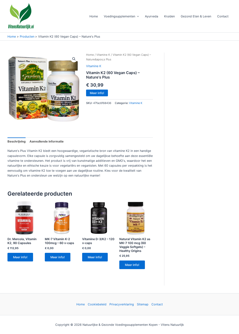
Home (93, 16)
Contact (223, 16)
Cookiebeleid (97, 304)
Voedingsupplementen (119, 16)
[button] (137, 16)
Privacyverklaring (121, 304)
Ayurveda (151, 16)
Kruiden (169, 16)
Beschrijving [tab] (16, 141)
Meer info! (97, 93)
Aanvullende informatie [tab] (47, 141)
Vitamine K (103, 54)
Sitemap (142, 304)
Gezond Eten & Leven (196, 16)
